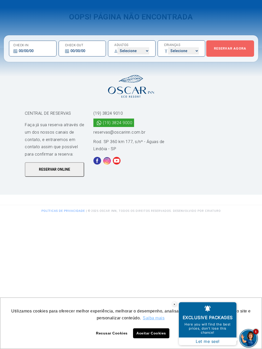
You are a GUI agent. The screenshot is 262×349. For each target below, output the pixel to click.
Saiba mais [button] (154, 318)
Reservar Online (54, 169)
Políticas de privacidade (63, 211)
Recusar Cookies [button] (112, 333)
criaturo (213, 211)
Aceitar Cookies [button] (151, 333)
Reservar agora (230, 48)
